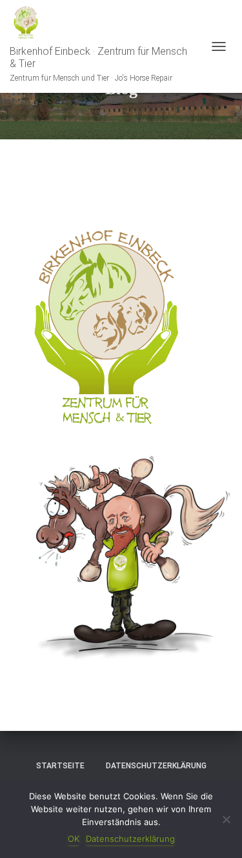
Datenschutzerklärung (156, 765)
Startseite (60, 765)
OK (73, 838)
